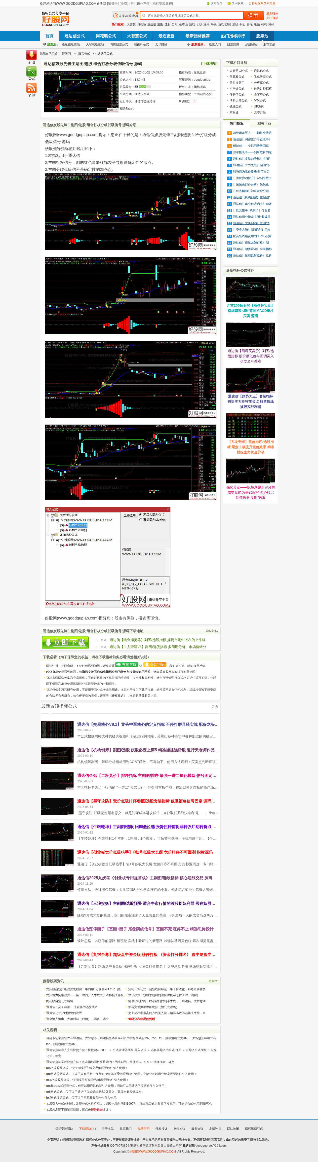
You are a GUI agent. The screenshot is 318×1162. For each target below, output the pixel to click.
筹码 (271, 24)
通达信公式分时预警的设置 (64, 1013)
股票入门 (215, 44)
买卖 (242, 24)
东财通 (234, 112)
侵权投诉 (118, 695)
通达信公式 (75, 36)
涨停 (206, 24)
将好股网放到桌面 (264, 3)
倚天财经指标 (263, 88)
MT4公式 (260, 100)
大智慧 (131, 24)
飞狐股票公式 (119, 44)
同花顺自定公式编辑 (59, 1001)
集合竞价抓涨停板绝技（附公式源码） (153, 1007)
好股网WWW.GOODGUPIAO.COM (153, 1151)
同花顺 (141, 24)
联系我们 (126, 1128)
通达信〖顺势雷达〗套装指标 (252, 249)
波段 (235, 24)
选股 (167, 24)
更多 (215, 706)
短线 (192, 24)
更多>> (213, 981)
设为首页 (216, 3)
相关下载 (264, 123)
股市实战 (269, 44)
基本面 (183, 24)
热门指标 (272, 18)
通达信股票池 (71, 44)
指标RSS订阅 (254, 1128)
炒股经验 (251, 44)
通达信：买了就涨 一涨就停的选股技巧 (72, 1007)
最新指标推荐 (198, 36)
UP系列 (259, 106)
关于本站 (108, 1128)
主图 (160, 24)
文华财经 (161, 44)
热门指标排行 (233, 36)
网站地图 (233, 1128)
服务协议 (197, 1128)
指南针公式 (141, 44)
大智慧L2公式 (239, 71)
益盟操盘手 (237, 82)
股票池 (262, 36)
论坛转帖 (212, 631)
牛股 (214, 24)
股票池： (53, 44)
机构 (264, 24)
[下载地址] (209, 63)
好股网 (66, 53)
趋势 (228, 24)
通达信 (151, 24)
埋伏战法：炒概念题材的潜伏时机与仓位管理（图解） (164, 995)
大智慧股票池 (95, 44)
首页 (49, 36)
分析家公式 (261, 82)
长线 (199, 24)
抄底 (250, 24)
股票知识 (233, 44)
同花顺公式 (106, 36)
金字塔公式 (261, 94)
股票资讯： (198, 44)
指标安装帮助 (64, 1128)
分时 (175, 24)
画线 (221, 24)
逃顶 (257, 24)
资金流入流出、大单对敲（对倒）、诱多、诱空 (77, 1019)
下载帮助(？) (87, 1128)
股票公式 (84, 53)
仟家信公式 (237, 94)
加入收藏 (237, 3)
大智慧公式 (137, 36)
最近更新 (167, 36)
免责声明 (144, 1128)
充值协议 (179, 1128)
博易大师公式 (238, 100)
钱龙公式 (235, 106)
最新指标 (272, 13)
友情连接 (215, 1128)
